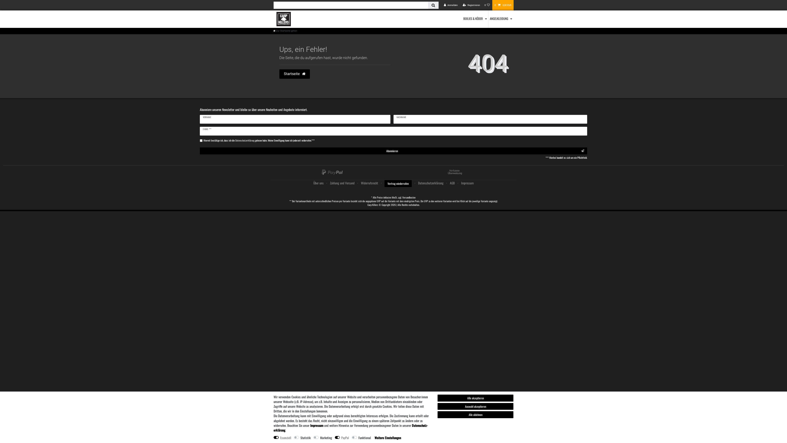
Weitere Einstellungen (388, 437)
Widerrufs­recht (369, 183)
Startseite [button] (292, 74)
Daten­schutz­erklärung (431, 183)
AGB (452, 183)
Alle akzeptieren (475, 398)
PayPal (345, 437)
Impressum (467, 183)
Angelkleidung (499, 18)
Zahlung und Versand (342, 183)
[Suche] (433, 5)
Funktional (364, 437)
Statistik (305, 437)
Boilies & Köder (473, 18)
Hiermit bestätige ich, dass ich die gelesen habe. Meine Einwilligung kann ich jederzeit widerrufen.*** (259, 140)
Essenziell (285, 437)
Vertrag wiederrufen (398, 183)
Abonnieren (392, 151)
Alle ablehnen (475, 414)
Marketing (326, 437)
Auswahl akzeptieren (475, 406)
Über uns (318, 183)
